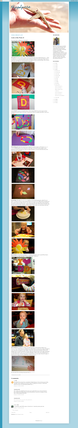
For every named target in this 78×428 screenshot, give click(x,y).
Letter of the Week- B (58, 92)
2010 (55, 69)
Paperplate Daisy (24, 200)
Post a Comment (15, 410)
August (56, 77)
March (56, 83)
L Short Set (57, 90)
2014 (55, 63)
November (57, 72)
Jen (14, 380)
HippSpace (21, 7)
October (56, 73)
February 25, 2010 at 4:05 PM (19, 401)
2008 (55, 100)
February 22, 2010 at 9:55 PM (19, 385)
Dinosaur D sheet (14, 348)
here (46, 57)
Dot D (17, 58)
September (57, 75)
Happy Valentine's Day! (59, 89)
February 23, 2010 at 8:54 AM (19, 394)
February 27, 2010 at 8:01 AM (19, 407)
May (56, 80)
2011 (55, 67)
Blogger (41, 420)
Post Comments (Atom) (19, 414)
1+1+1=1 (32, 372)
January (56, 97)
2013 (55, 64)
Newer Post (13, 412)
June (56, 78)
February (56, 84)
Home (31, 412)
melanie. (15, 404)
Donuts (28, 254)
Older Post (47, 412)
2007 (55, 102)
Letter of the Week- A (58, 93)
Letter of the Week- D (58, 86)
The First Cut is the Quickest (59, 95)
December (57, 70)
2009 (55, 99)
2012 (55, 66)
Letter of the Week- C (58, 87)
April (56, 81)
